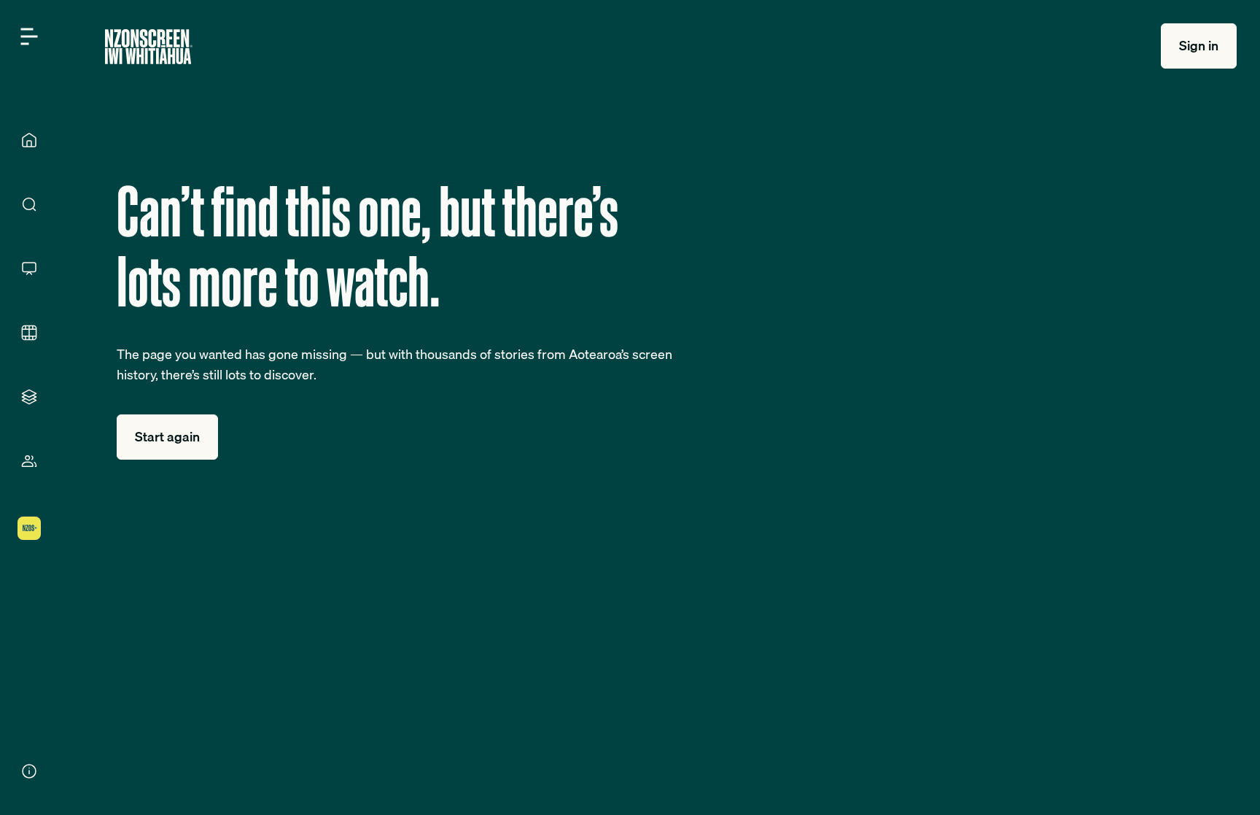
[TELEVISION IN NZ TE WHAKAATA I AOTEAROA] (29, 268)
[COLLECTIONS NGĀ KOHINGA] (29, 397)
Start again (167, 436)
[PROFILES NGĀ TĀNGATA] (29, 461)
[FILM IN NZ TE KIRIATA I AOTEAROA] (29, 333)
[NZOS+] (29, 528)
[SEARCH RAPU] (29, 204)
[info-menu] (29, 771)
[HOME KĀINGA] (29, 140)
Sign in (1198, 45)
